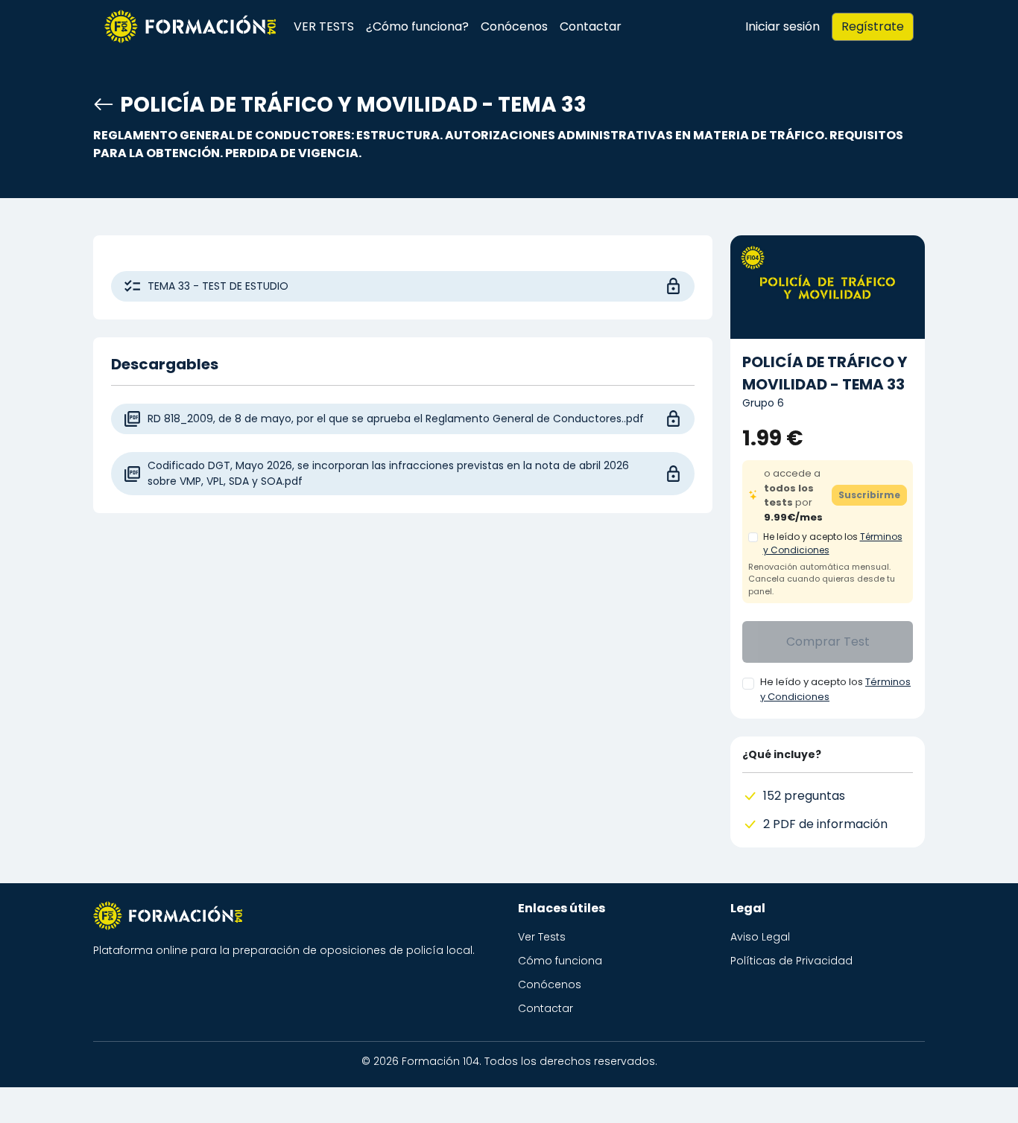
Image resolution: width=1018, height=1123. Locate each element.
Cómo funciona (560, 960)
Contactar (591, 26)
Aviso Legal (760, 936)
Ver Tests (542, 936)
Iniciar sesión (782, 26)
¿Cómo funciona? (417, 26)
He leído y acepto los (832, 543)
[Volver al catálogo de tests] (103, 105)
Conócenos (514, 26)
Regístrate (872, 26)
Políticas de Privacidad (791, 960)
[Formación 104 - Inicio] (190, 27)
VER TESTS (324, 26)
